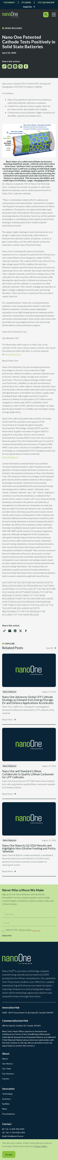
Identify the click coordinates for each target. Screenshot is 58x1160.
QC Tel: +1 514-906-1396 (13, 1132)
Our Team (6, 1068)
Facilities (6, 1104)
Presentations (8, 1114)
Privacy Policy (25, 929)
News (4, 1109)
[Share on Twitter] (20, 66)
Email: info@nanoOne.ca (12, 1136)
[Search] (46, 14)
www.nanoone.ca (12, 354)
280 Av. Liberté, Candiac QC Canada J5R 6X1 (21, 1025)
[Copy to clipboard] (4, 66)
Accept (8, 1154)
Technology (7, 1094)
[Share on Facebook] (26, 66)
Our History (7, 1063)
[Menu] (54, 14)
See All (49, 648)
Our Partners (8, 1074)
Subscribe (6, 935)
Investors (6, 1099)
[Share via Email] (10, 66)
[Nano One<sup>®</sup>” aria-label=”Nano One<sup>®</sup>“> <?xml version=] (10, 14)
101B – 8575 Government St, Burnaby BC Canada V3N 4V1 (27, 1012)
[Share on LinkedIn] (15, 66)
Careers (5, 1078)
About (5, 1059)
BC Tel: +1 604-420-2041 (13, 1129)
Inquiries (27, 6)
